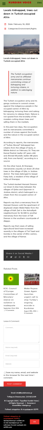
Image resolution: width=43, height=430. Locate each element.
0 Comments (10, 310)
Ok (34, 422)
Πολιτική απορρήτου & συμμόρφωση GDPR (21, 409)
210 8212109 (31, 397)
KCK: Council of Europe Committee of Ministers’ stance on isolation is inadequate (11, 297)
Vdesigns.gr (26, 405)
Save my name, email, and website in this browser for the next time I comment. (21, 375)
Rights (34, 28)
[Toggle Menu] (4, 3)
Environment (24, 28)
